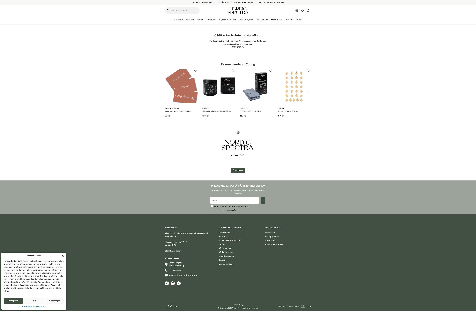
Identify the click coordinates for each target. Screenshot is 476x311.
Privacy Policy (238, 305)
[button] (62, 256)
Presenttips (270, 240)
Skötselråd (270, 233)
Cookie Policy (27, 306)
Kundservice (224, 233)
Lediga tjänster (226, 264)
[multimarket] (297, 10)
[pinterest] (179, 283)
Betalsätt (223, 260)
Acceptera (13, 301)
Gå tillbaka (238, 170)
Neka (34, 301)
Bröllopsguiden (272, 237)
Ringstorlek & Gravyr (274, 244)
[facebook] (167, 283)
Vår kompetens (226, 252)
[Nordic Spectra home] (238, 10)
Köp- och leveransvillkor (229, 240)
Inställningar (54, 301)
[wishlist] (302, 10)
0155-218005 (175, 270)
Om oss (222, 244)
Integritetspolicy (38, 306)
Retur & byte (224, 237)
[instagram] (173, 283)
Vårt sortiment (225, 248)
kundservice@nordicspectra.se (183, 275)
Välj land (173, 306)
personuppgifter (231, 210)
